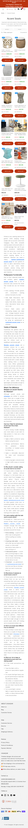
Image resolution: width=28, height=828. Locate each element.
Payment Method (6, 748)
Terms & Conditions (7, 745)
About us (4, 707)
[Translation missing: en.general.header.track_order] (19, 9)
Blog (2, 709)
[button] (3, 9)
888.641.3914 (5, 783)
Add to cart (7, 60)
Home (2, 13)
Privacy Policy (5, 742)
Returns (3, 726)
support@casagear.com (8, 779)
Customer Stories (6, 712)
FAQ (2, 729)
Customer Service (6, 723)
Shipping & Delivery (7, 732)
